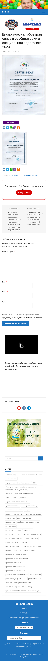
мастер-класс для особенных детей (18, 530)
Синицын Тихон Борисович (15, 498)
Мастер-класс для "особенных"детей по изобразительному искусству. (20, 488)
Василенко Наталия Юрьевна (31, 475)
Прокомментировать (30, 176)
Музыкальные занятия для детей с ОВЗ (20, 494)
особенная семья (31, 538)
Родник (5, 12)
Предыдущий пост (15, 219)
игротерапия (10, 522)
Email (5, 292)
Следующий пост (33, 216)
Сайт (4, 302)
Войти (24, 608)
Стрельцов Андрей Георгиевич (17, 502)
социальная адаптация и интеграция (19, 587)
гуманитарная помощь (32, 514)
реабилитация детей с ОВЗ (15, 579)
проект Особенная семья (15, 566)
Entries (24, 612)
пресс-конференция (12, 546)
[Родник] (24, 4)
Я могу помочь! (24, 192)
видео (27, 510)
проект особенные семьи (15, 570)
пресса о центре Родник (32, 546)
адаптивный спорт (12, 506)
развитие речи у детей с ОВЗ (16, 575)
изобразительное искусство (28, 522)
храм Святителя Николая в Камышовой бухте (22, 591)
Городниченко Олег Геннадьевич (18, 483)
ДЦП (35, 483)
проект (8, 550)
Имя (4, 282)
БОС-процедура (11, 475)
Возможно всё (11, 479)
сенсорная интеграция (22, 583)
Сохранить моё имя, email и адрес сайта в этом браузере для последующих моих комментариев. (22, 316)
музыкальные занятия (13, 538)
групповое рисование (13, 514)
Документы (15, 176)
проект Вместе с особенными (16, 558)
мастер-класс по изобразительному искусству (23, 534)
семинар (8, 583)
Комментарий (8, 251)
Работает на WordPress (27, 654)
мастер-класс (10, 526)
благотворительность (14, 510)
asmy (17, 51)
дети (19, 518)
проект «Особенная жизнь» (15, 554)
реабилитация (35, 575)
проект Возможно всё (13, 562)
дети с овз (27, 518)
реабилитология (34, 579)
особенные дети (11, 542)
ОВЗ (39, 494)
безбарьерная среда (29, 506)
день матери (10, 518)
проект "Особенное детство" (24, 550)
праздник (23, 542)
